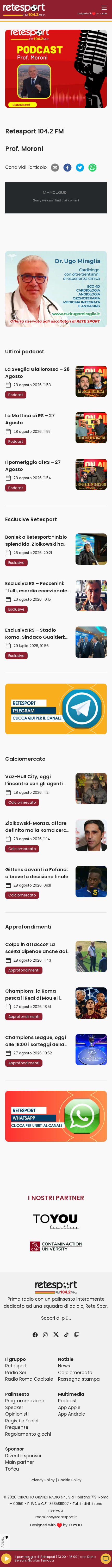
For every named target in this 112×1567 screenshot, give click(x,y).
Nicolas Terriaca (41, 1560)
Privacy (3, 1541)
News (64, 1366)
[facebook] (67, 167)
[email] (55, 167)
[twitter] (80, 167)
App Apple (69, 1407)
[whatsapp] (92, 167)
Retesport (16, 1366)
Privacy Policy (43, 1480)
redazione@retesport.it (56, 1517)
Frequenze (16, 1427)
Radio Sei (15, 1372)
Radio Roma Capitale (29, 1379)
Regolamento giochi (28, 1434)
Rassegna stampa (79, 1379)
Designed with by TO (92, 13)
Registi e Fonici (21, 1421)
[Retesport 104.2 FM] (56, 1287)
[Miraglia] (56, 289)
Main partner (19, 1462)
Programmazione (24, 1401)
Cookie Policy (70, 1480)
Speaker (14, 1407)
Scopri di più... (56, 1318)
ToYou (12, 1469)
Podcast (67, 1401)
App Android (71, 1414)
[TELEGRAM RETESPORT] (56, 709)
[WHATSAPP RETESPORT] (56, 1116)
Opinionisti (17, 1414)
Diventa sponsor (23, 1456)
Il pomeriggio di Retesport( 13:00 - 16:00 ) (47, 1556)
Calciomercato (75, 1372)
